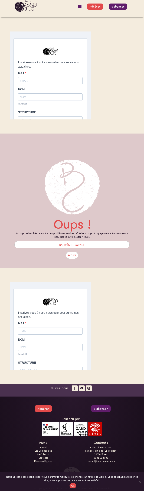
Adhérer (95, 6)
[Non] (139, 481)
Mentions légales (43, 461)
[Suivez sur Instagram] (89, 388)
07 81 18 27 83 (101, 457)
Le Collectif (43, 454)
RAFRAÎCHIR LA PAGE (72, 244)
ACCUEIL (72, 255)
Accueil (43, 447)
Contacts (43, 457)
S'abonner (118, 6)
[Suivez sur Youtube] (82, 388)
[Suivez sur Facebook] (75, 388)
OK (73, 485)
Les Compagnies (43, 450)
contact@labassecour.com (101, 461)
